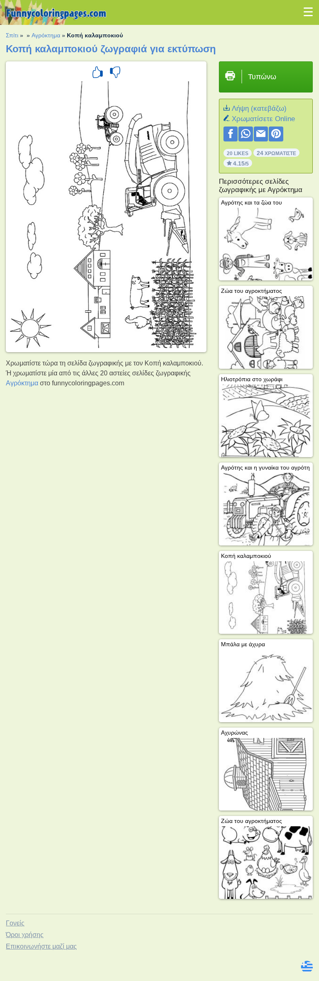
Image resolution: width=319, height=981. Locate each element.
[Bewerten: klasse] (97, 73)
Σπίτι (12, 35)
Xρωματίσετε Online (263, 119)
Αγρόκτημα (46, 35)
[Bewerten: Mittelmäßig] (115, 73)
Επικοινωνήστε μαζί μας (41, 946)
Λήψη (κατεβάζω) (259, 108)
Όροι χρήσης (25, 934)
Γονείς (15, 923)
